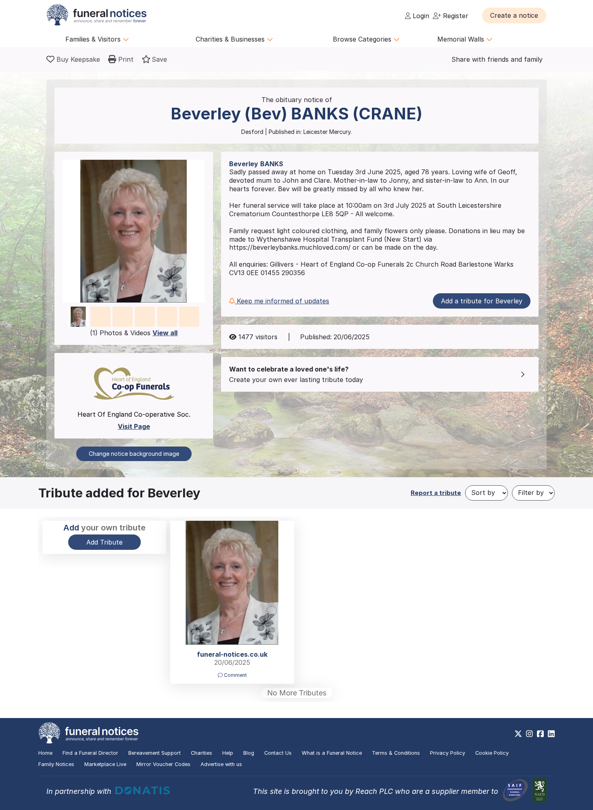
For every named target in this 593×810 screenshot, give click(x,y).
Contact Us (278, 753)
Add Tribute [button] (104, 542)
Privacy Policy (447, 753)
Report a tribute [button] (436, 493)
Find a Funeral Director (90, 753)
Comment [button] (235, 675)
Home (45, 753)
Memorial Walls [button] (461, 39)
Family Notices (56, 764)
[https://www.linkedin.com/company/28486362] (551, 734)
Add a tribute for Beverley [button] (481, 301)
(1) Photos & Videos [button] (133, 333)
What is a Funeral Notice (332, 753)
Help (227, 753)
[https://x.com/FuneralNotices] (518, 734)
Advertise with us (221, 764)
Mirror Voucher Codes (163, 764)
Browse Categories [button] (363, 39)
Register (454, 16)
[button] (514, 15)
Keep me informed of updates (282, 301)
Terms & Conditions (396, 753)
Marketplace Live (105, 764)
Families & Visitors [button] (94, 39)
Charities (201, 753)
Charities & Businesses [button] (231, 39)
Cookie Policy (492, 753)
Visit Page (134, 426)
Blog (248, 753)
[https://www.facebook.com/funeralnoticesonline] (540, 734)
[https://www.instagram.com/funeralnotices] (529, 734)
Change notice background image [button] (134, 453)
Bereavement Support (154, 753)
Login (420, 16)
